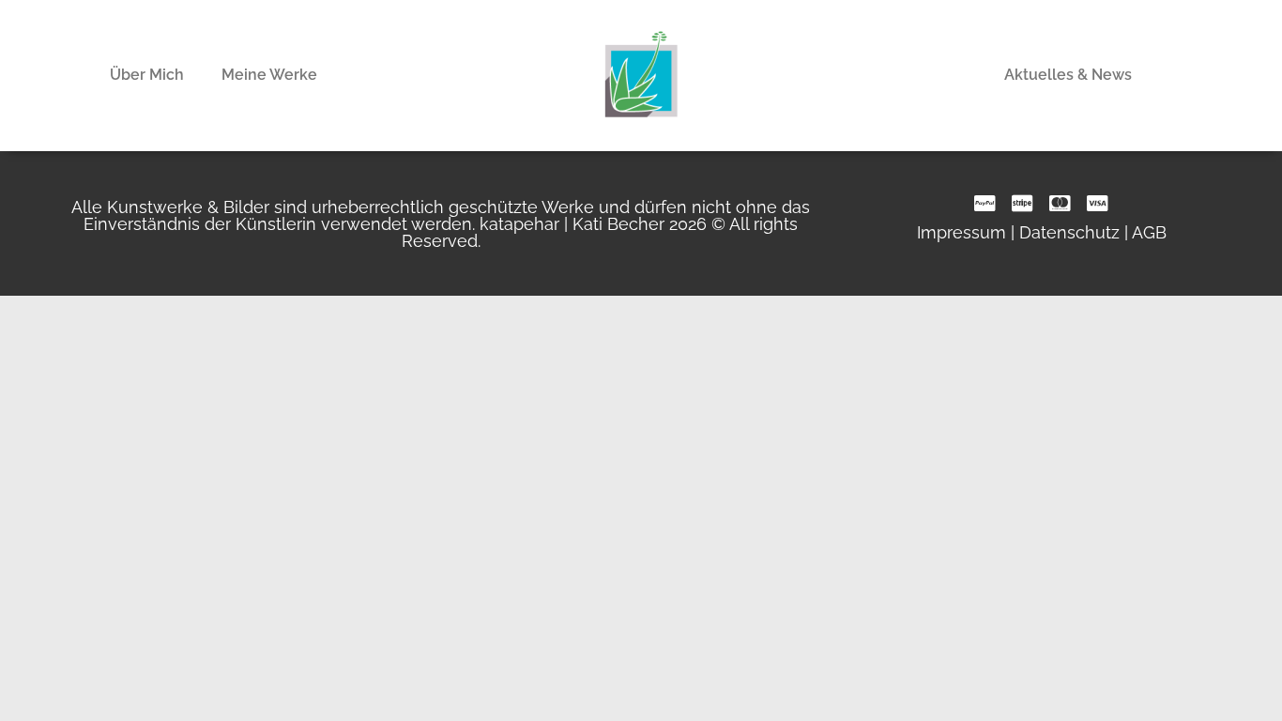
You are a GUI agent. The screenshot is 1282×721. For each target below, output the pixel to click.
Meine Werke (269, 75)
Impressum (961, 232)
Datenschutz (1069, 232)
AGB (1149, 232)
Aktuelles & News (1068, 75)
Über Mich (147, 75)
